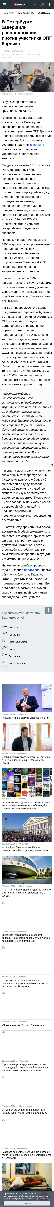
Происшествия (33, 54)
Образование (26, 12)
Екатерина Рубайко (13, 51)
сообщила (37, 144)
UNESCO (44, 12)
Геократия (8, 12)
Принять (27, 1203)
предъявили (32, 570)
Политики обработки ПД (36, 1198)
